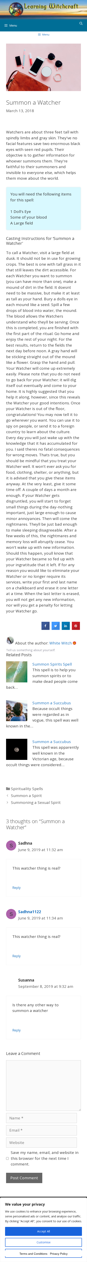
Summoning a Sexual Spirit (36, 802)
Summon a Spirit (26, 795)
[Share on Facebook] (45, 629)
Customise (44, 1242)
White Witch (61, 643)
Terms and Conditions (33, 1253)
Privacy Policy (59, 1253)
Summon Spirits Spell (52, 664)
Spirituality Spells (27, 788)
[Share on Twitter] (56, 629)
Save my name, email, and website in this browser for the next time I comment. (45, 1158)
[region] (43, 1230)
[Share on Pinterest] (76, 629)
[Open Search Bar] (81, 23)
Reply (16, 887)
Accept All (43, 1231)
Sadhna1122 (29, 911)
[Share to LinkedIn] (66, 629)
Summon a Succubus (51, 703)
